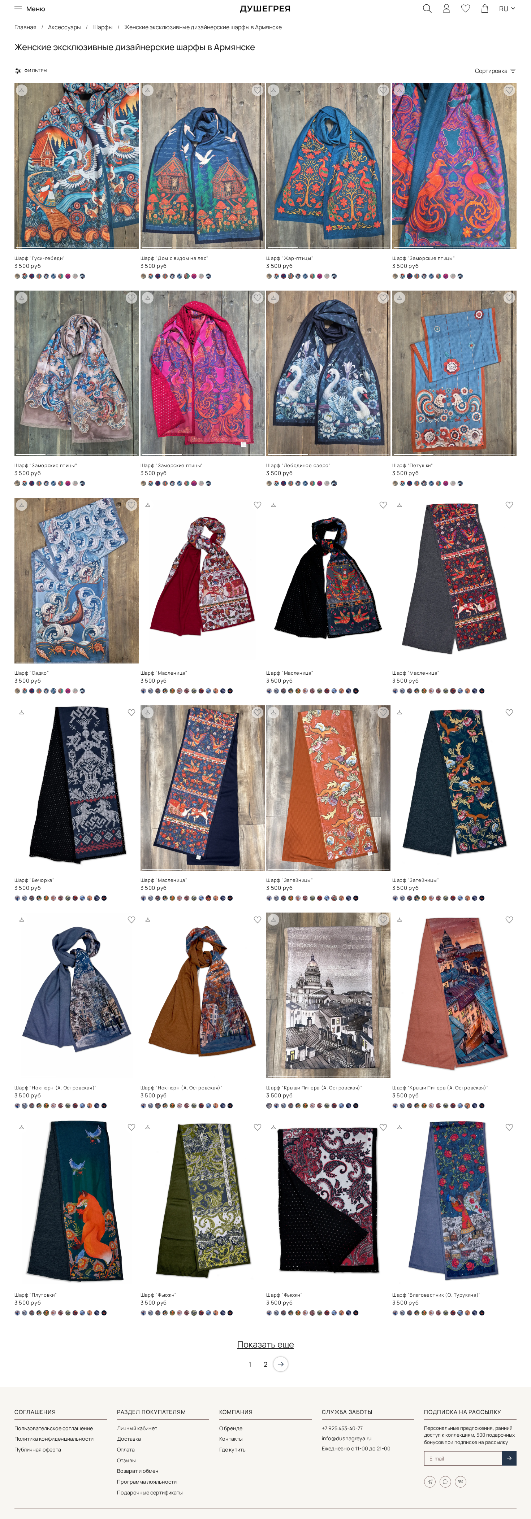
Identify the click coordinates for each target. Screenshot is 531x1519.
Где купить (232, 1449)
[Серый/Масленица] (201, 691)
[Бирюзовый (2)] (32, 276)
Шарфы (102, 27)
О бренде (230, 1428)
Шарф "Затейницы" (289, 880)
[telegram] (430, 1482)
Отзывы (126, 1460)
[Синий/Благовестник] (208, 691)
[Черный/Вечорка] (223, 691)
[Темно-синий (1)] (61, 276)
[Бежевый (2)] (17, 276)
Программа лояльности (147, 1481)
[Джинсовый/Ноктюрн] (151, 691)
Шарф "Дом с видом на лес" (175, 258)
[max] (445, 1482)
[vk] (460, 1482)
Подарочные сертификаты (150, 1492)
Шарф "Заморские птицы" (423, 258)
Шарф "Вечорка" (34, 880)
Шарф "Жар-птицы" (289, 258)
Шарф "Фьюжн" (159, 1295)
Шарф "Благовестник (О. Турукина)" (436, 1295)
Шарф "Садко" (31, 673)
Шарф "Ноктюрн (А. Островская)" (55, 1087)
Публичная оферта (37, 1449)
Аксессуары (64, 27)
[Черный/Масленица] (230, 691)
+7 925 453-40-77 (342, 1428)
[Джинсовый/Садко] (53, 276)
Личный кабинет (137, 1428)
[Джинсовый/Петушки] (46, 276)
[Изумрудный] (172, 691)
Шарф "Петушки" (412, 465)
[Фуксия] (68, 276)
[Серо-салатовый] (194, 691)
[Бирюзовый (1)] (151, 276)
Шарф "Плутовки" (35, 1295)
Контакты (231, 1438)
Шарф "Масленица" (164, 673)
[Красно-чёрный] (187, 691)
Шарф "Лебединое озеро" (298, 465)
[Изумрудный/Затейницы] (165, 691)
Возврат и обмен (138, 1470)
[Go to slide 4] (122, 244)
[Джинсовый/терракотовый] (158, 691)
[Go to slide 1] (30, 244)
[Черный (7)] (82, 276)
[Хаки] (75, 276)
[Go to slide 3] (91, 244)
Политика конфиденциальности (54, 1438)
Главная (25, 27)
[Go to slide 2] (61, 244)
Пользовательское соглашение (53, 1428)
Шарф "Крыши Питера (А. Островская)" (314, 1087)
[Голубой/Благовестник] (143, 691)
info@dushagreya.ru (347, 1438)
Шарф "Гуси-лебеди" (39, 258)
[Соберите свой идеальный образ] (21, 90)
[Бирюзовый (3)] (39, 276)
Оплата (126, 1449)
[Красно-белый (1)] (305, 691)
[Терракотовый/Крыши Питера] (216, 691)
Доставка (129, 1438)
